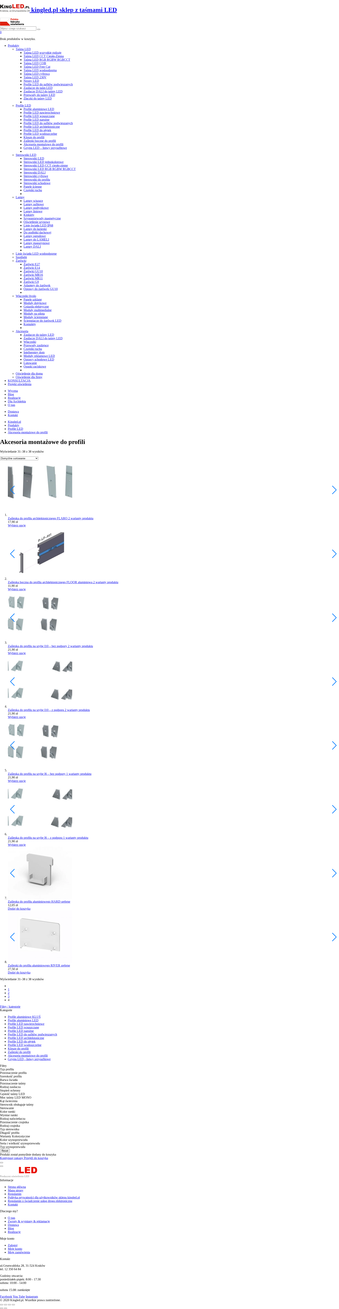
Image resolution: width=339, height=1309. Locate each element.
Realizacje (14, 397)
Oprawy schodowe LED (39, 359)
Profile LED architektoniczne (42, 126)
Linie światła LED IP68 (38, 225)
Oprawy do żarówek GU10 (41, 289)
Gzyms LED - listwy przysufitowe (29, 1059)
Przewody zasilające (36, 345)
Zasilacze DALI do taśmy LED (43, 91)
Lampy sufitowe (34, 204)
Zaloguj (12, 1245)
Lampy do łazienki (35, 229)
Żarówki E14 (32, 267)
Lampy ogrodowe (35, 236)
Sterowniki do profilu (37, 179)
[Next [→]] (5, 1308)
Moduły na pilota (34, 313)
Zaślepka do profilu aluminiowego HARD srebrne (39, 901)
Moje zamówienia (19, 1252)
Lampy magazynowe (37, 243)
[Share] (5, 1304)
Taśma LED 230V (35, 77)
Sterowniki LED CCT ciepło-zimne (46, 165)
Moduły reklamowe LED (39, 356)
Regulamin (14, 1194)
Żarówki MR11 (33, 278)
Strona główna (17, 1187)
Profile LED (23, 105)
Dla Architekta (17, 401)
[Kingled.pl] (23, 1176)
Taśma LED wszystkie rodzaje (42, 52)
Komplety (30, 324)
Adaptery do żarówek (37, 285)
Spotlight (21, 257)
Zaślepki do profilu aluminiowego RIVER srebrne (39, 965)
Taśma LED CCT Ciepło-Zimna (44, 56)
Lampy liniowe (33, 211)
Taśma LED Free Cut (37, 66)
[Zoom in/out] (13, 1304)
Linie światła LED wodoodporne (36, 253)
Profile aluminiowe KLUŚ (24, 1016)
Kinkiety (29, 215)
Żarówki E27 (32, 264)
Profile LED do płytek (37, 130)
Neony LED (31, 80)
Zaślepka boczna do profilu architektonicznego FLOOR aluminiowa (50, 582)
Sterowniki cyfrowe (36, 176)
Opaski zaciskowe (35, 366)
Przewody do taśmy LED (39, 95)
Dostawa (13, 411)
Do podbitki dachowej (37, 232)
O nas (11, 405)
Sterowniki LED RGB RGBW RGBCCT (50, 169)
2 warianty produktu (80, 518)
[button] (334, 490)
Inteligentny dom (34, 352)
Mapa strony (15, 1190)
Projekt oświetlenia (19, 384)
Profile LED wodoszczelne (40, 133)
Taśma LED (23, 49)
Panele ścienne (33, 186)
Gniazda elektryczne (36, 306)
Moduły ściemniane (36, 317)
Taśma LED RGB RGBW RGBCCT (47, 59)
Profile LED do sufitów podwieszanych (48, 84)
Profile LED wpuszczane (39, 116)
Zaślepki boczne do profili (40, 140)
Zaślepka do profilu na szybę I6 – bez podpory (37, 773)
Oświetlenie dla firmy (29, 377)
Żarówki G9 (31, 282)
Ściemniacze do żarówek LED (42, 320)
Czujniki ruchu (33, 190)
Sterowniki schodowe (37, 183)
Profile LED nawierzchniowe (42, 112)
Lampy (20, 197)
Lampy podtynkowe (36, 207)
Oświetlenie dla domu (29, 373)
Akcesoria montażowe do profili (43, 144)
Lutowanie (30, 363)
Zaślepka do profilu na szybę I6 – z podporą (35, 837)
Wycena (13, 390)
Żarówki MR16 (33, 274)
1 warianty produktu (78, 773)
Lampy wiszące (33, 200)
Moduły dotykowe (35, 303)
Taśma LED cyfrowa (37, 73)
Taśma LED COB (35, 63)
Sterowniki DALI (35, 172)
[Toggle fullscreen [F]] (9, 1304)
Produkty (13, 45)
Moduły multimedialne (38, 310)
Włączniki (30, 341)
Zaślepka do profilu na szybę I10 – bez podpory (38, 646)
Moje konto (15, 1248)
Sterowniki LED (26, 155)
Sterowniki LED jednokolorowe (44, 162)
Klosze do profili (34, 137)
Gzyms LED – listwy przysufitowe (45, 147)
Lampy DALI (32, 246)
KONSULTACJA (19, 380)
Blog (11, 394)
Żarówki (21, 260)
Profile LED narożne (36, 119)
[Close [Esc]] (1, 1304)
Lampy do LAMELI (36, 239)
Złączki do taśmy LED (38, 98)
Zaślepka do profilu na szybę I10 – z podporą (36, 710)
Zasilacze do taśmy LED (39, 334)
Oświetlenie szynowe (37, 222)
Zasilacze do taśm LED (38, 88)
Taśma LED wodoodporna (40, 70)
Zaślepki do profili (19, 1052)
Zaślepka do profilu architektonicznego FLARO (38, 518)
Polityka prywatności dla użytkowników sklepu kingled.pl (44, 1197)
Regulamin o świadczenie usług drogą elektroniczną (40, 1201)
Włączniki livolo (26, 296)
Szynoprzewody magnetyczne (42, 218)
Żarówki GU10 (33, 271)
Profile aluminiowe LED (39, 109)
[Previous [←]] (1, 1308)
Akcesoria (22, 331)
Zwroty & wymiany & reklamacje (29, 1221)
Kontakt (13, 415)
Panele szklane (33, 299)
